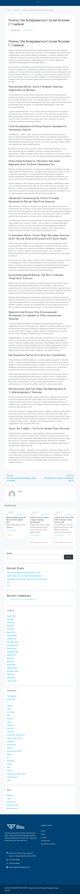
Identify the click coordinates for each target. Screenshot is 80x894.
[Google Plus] (70, 889)
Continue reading (11, 530)
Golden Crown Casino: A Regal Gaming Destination (39, 519)
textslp (9, 771)
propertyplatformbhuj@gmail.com (19, 867)
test (8, 582)
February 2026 (12, 635)
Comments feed (12, 805)
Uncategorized (16, 10)
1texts (9, 709)
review (9, 764)
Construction (11, 745)
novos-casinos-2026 (14, 751)
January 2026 (11, 639)
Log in (9, 799)
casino (9, 722)
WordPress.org (12, 808)
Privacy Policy (45, 841)
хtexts (9, 780)
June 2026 (10, 622)
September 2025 (12, 652)
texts (8, 767)
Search (9, 553)
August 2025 (11, 655)
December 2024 (12, 671)
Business (10, 719)
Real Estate (11, 761)
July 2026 (10, 619)
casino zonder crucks (14, 738)
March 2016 (11, 678)
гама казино (31, 74)
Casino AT (10, 725)
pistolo (9, 754)
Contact (44, 837)
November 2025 (12, 645)
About (43, 834)
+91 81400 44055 (14, 859)
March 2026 (11, 632)
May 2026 (10, 626)
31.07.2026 (11, 712)
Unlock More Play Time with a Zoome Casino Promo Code (64, 519)
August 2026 (11, 616)
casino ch (10, 728)
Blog (8, 715)
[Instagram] (67, 889)
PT (8, 758)
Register (10, 795)
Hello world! (33, 599)
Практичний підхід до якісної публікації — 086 (16, 519)
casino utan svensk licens (16, 735)
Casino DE (10, 732)
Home (8, 10)
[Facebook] (63, 889)
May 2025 (10, 658)
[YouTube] (74, 889)
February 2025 (12, 668)
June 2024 (10, 674)
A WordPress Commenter (18, 599)
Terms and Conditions (48, 844)
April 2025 (10, 661)
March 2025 (11, 665)
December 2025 (12, 642)
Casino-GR (10, 741)
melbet (9, 748)
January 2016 (11, 681)
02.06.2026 (11, 699)
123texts (10, 706)
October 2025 (11, 648)
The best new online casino (16, 774)
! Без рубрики (11, 696)
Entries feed (11, 802)
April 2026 (10, 629)
